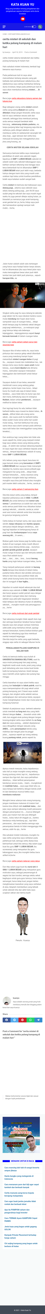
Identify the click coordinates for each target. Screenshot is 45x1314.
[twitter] (14, 1020)
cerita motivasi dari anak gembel (25, 613)
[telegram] (38, 1020)
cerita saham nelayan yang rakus (26, 861)
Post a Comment (30, 52)
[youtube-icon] (22, 19)
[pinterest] (22, 1020)
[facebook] (7, 1020)
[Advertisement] (22, 235)
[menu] (5, 27)
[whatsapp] (30, 1020)
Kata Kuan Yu (22, 4)
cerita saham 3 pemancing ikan (25, 489)
